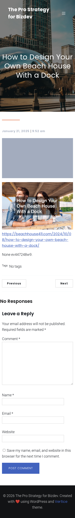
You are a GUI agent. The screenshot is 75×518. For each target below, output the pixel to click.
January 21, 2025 (15, 131)
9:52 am (38, 131)
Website (8, 432)
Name (8, 395)
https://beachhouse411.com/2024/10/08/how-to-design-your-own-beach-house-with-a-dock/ (36, 239)
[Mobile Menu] (63, 13)
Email (7, 413)
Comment (11, 339)
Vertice (61, 501)
